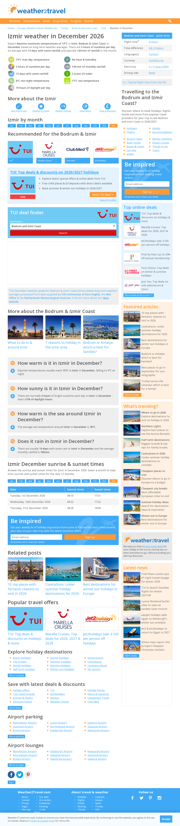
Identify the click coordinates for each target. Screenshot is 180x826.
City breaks (19, 661)
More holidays (16, 675)
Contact (26, 800)
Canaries (99, 797)
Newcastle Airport (98, 730)
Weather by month (41, 111)
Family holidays (22, 665)
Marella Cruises (59, 701)
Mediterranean (35, 28)
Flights (131, 132)
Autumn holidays (60, 665)
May (49, 125)
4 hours (153, 42)
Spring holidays (59, 658)
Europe (21, 28)
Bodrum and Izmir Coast (84, 28)
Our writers (45, 800)
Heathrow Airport (61, 759)
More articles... (132, 394)
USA (97, 809)
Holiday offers (21, 690)
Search (88, 21)
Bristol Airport (22, 730)
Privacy (25, 803)
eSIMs (130, 154)
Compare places (97, 665)
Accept (166, 819)
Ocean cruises (160, 142)
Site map (26, 809)
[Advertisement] (121, 9)
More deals (15, 707)
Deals (46, 21)
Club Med (93, 701)
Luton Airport (58, 722)
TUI (52, 690)
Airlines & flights (23, 698)
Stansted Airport (23, 726)
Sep (85, 125)
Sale (22, 196)
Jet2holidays (57, 694)
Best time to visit (19, 111)
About (25, 797)
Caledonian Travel (98, 698)
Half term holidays (24, 669)
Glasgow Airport (97, 726)
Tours (155, 150)
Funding (43, 806)
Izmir (103, 28)
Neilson (54, 698)
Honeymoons (95, 658)
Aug (76, 125)
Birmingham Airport (62, 726)
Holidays (132, 128)
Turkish (153, 54)
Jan (11, 125)
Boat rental (133, 142)
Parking (81, 806)
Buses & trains (135, 146)
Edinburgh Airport (61, 730)
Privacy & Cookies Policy (42, 820)
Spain (98, 803)
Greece (99, 800)
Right (152, 73)
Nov (104, 125)
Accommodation (162, 132)
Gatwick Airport (97, 722)
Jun (58, 125)
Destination (16, 221)
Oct (95, 125)
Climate (81, 809)
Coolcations (94, 661)
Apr (39, 125)
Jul (67, 125)
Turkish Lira (156, 60)
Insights (76, 21)
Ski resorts (94, 669)
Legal (24, 806)
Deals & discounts (107, 111)
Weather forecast (63, 111)
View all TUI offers (108, 200)
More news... (131, 655)
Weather (15, 21)
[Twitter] (19, 775)
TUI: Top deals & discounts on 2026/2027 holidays (54, 172)
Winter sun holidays (62, 669)
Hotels (156, 128)
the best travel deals (152, 546)
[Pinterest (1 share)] (28, 775)
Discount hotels (22, 701)
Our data (44, 797)
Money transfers (162, 139)
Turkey (64, 28)
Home (11, 28)
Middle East (51, 28)
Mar (30, 125)
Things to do (160, 146)
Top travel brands (24, 694)
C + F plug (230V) (159, 66)
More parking (16, 736)
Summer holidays (60, 661)
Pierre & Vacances (98, 694)
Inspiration (60, 21)
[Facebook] (11, 775)
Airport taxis (134, 139)
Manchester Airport (25, 722)
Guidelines (44, 803)
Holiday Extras (96, 690)
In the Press (39, 811)
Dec (113, 125)
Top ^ (11, 782)
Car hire (131, 150)
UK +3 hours (156, 48)
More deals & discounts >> (139, 295)
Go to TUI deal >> (103, 194)
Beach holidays (22, 658)
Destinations (31, 21)
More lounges (16, 765)
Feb (21, 125)
